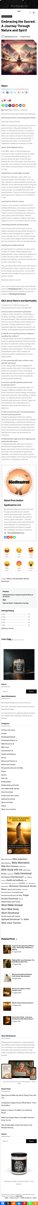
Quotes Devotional (9, 898)
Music (4, 889)
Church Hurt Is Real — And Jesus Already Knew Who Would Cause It (22, 1018)
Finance (29, 877)
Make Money (32, 883)
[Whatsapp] (3, 105)
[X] (9, 105)
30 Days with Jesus (8, 730)
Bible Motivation (21, 862)
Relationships (6, 782)
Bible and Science (6, 859)
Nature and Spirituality (15, 579)
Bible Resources (7, 744)
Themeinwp (18, 1196)
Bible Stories (22, 866)
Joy (17, 883)
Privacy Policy (14, 1198)
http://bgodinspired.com (16, 533)
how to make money (6, 883)
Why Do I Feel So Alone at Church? (22, 1003)
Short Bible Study (10, 909)
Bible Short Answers (10, 866)
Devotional (5, 877)
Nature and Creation (8, 764)
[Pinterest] (13, 105)
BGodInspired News (8, 740)
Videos (3, 806)
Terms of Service (26, 1198)
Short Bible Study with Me (10, 789)
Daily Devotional (23, 873)
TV (22, 919)
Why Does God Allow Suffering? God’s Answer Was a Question (22, 975)
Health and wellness (15, 880)
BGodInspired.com (14, 289)
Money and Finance (8, 761)
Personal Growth (17, 892)
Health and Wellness (8, 754)
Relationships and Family (10, 785)
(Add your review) (7, 628)
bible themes (27, 870)
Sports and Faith (7, 802)
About (35, 1198)
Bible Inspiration (20, 859)
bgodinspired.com (11, 37)
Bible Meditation (6, 863)
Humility (14, 883)
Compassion (10, 874)
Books (4, 874)
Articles (4, 733)
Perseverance (25, 889)
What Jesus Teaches (8, 809)
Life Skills (22, 883)
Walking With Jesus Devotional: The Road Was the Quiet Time (23, 961)
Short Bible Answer (12, 905)
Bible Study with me (11, 869)
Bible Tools (5, 747)
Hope (25, 880)
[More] (23, 105)
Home (6, 1198)
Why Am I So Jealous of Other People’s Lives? (21, 989)
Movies (33, 886)
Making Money (4, 886)
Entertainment (6, 751)
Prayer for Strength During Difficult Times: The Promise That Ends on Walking (23, 947)
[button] (19, 11)
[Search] (30, 12)
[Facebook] (6, 105)
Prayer (3, 771)
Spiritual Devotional (6, 16)
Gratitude (3, 880)
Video (26, 919)
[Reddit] (16, 105)
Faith (25, 877)
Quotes (3, 775)
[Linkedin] (20, 105)
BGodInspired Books (8, 737)
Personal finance (6, 892)
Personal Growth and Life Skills (12, 768)
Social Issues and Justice (10, 795)
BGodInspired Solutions (18, 294)
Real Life (4, 778)
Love (27, 883)
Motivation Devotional (19, 886)
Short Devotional (7, 792)
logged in (10, 639)
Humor (3, 758)
